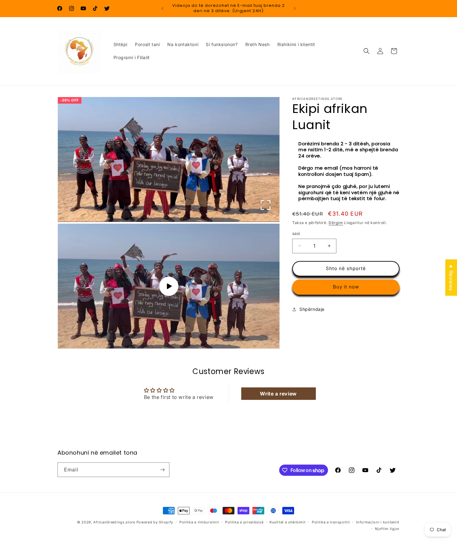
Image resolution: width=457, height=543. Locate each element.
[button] (366, 51)
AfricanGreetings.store (114, 522)
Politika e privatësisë (244, 522)
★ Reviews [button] (451, 277)
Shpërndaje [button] (312, 309)
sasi (296, 233)
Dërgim (336, 222)
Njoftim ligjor (387, 529)
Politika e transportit (331, 522)
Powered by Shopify (154, 522)
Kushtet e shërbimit (288, 522)
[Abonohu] (162, 469)
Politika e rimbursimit (199, 522)
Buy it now (346, 287)
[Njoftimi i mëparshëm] (162, 8)
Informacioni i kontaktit (377, 522)
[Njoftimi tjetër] (295, 8)
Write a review (278, 394)
